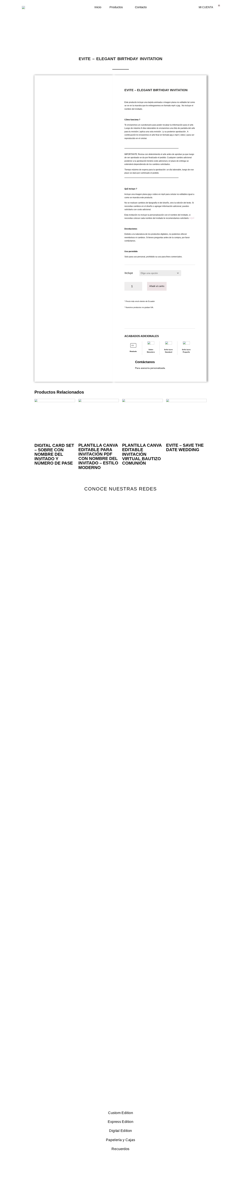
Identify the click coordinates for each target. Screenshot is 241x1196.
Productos (116, 7)
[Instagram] (92, 503)
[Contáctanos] (128, 364)
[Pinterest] (135, 503)
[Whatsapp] (150, 503)
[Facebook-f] (106, 503)
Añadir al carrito (156, 286)
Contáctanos (145, 362)
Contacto (141, 7)
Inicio (97, 7)
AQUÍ (191, 218)
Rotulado (133, 351)
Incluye (129, 273)
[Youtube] (121, 503)
